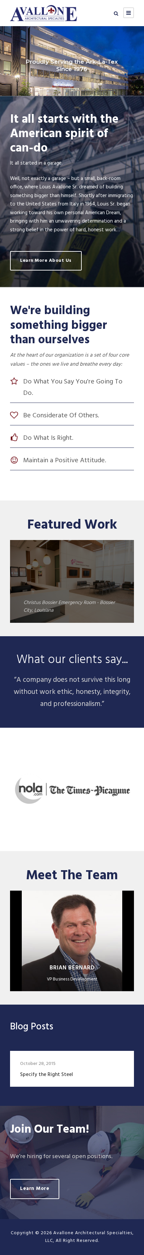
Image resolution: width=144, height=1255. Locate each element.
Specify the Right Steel (46, 1075)
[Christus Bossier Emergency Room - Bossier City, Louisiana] (72, 582)
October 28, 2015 (38, 1064)
